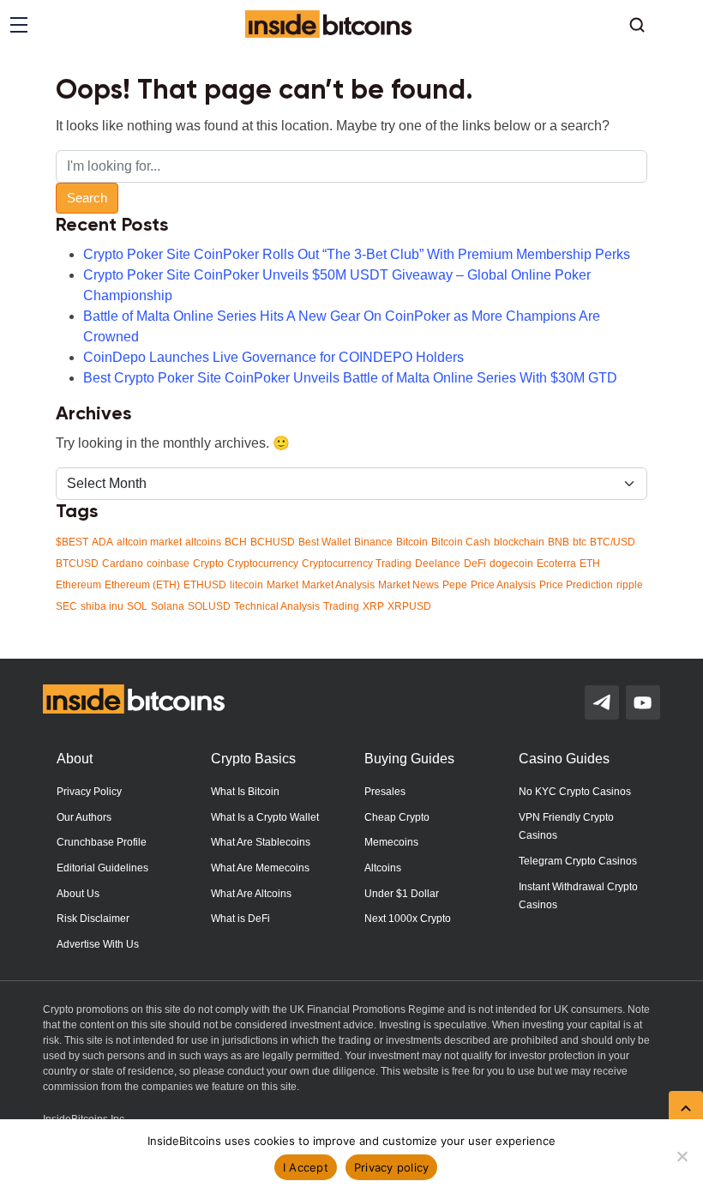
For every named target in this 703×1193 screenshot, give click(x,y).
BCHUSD (272, 542)
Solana (167, 606)
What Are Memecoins (260, 868)
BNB (558, 542)
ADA (102, 542)
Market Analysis (338, 585)
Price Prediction (576, 585)
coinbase (168, 563)
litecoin (246, 585)
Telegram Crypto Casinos (578, 861)
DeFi (475, 563)
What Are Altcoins (251, 894)
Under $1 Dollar (401, 894)
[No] (681, 1156)
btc (579, 542)
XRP (373, 606)
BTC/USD (612, 542)
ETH (590, 563)
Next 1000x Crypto (407, 919)
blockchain (519, 542)
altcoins (203, 542)
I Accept (305, 1167)
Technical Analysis (277, 606)
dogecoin (511, 563)
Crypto (208, 563)
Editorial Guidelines (102, 868)
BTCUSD (77, 563)
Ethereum (78, 585)
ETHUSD (204, 585)
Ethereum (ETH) (142, 585)
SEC (66, 606)
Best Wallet (324, 542)
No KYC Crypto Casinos (575, 792)
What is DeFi (240, 919)
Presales (385, 792)
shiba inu (102, 606)
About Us (78, 894)
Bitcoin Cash (460, 542)
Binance (373, 542)
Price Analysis (503, 585)
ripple (629, 585)
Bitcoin (412, 542)
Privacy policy (392, 1167)
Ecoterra (556, 563)
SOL (137, 606)
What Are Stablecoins (260, 842)
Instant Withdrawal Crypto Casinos (578, 896)
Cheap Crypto (397, 817)
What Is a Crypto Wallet (265, 817)
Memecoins (391, 842)
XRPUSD (409, 606)
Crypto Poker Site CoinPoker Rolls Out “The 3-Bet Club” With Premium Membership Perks (356, 254)
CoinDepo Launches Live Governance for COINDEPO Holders (273, 357)
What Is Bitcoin (245, 792)
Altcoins (382, 868)
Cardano (122, 563)
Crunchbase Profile (102, 842)
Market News (408, 585)
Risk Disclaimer (93, 919)
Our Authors (84, 817)
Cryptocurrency (262, 563)
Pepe (454, 585)
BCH (236, 542)
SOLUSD (209, 606)
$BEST (72, 542)
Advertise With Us (98, 944)
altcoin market (149, 542)
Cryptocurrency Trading (357, 563)
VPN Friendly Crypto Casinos (566, 826)
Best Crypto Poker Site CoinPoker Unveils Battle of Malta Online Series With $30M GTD (350, 378)
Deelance (437, 563)
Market (282, 585)
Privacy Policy (89, 792)
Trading (341, 606)
